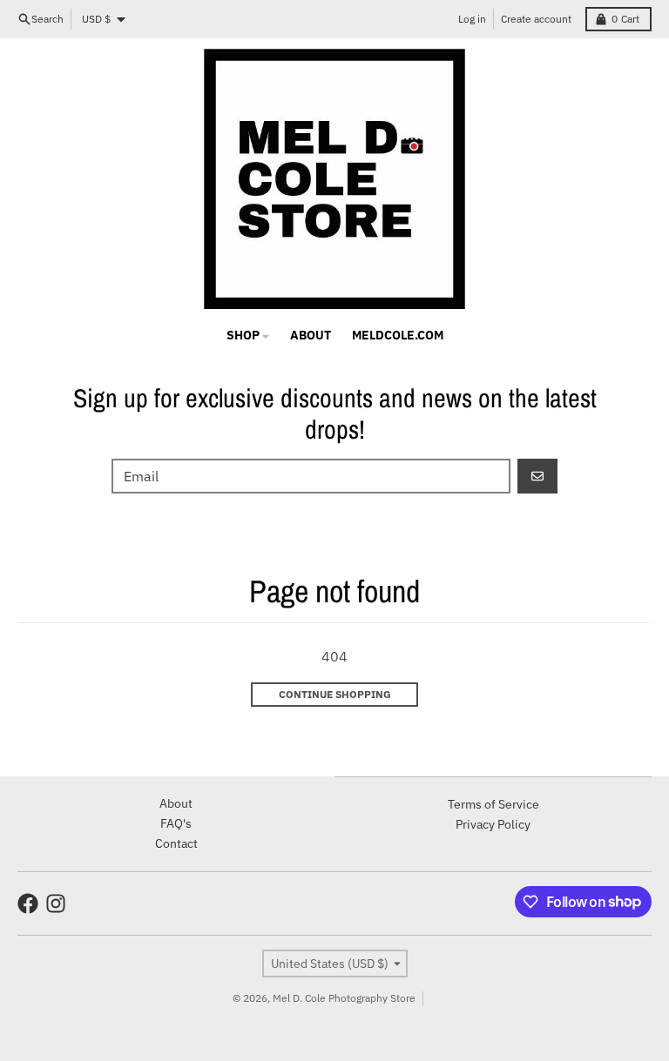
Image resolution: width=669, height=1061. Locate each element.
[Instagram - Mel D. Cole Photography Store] (55, 903)
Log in (472, 18)
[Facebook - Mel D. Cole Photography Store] (27, 903)
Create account (536, 18)
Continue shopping (335, 694)
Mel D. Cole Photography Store (344, 997)
